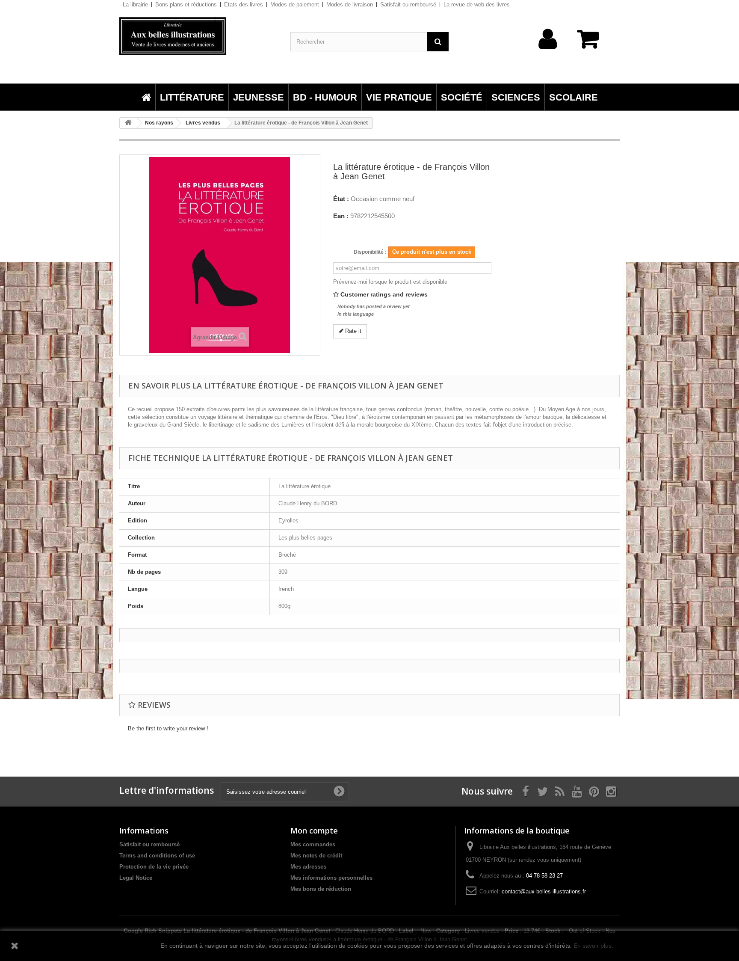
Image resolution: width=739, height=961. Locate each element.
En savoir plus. (593, 945)
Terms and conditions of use (157, 855)
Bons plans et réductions (186, 4)
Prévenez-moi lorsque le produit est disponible (390, 282)
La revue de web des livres (476, 4)
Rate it (352, 331)
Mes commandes (312, 844)
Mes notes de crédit (316, 855)
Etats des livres (243, 4)
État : (341, 199)
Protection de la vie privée (154, 866)
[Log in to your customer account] (548, 52)
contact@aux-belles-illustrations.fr (544, 891)
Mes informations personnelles (331, 878)
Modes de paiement (294, 4)
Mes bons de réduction (320, 889)
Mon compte (314, 830)
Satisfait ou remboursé (408, 4)
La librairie (135, 4)
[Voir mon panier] (592, 43)
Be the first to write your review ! (168, 728)
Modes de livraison (349, 4)
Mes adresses (308, 866)
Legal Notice (135, 878)
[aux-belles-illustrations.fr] (198, 36)
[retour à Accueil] (128, 123)
